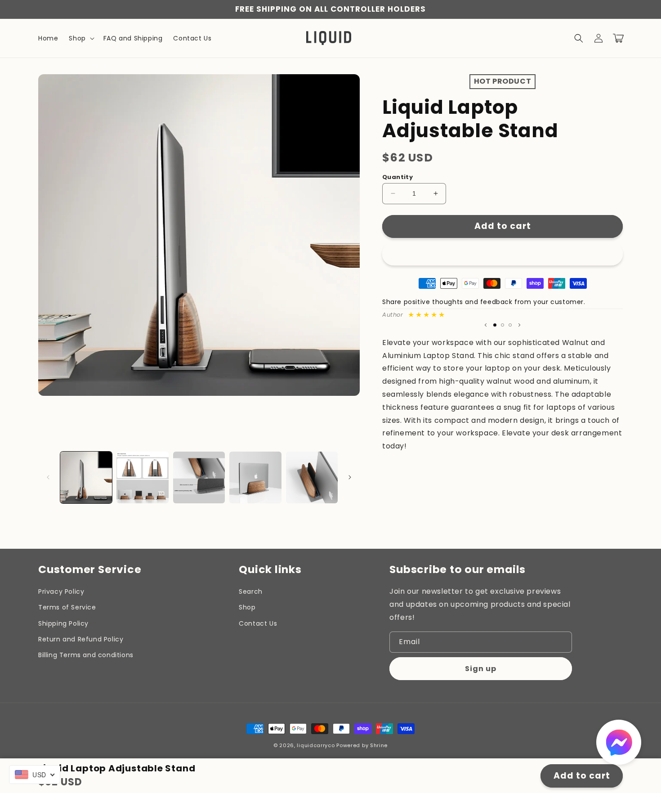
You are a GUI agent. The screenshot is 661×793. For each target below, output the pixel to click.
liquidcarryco (316, 745)
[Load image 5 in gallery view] (312, 477)
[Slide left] (48, 477)
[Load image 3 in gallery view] (199, 477)
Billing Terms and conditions (86, 654)
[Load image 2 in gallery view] (142, 477)
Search (251, 591)
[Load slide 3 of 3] (510, 325)
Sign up (480, 668)
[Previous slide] (485, 325)
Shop (247, 607)
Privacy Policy (61, 591)
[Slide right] (350, 477)
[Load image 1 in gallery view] (86, 477)
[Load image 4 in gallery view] (255, 477)
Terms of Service (67, 607)
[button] (80, 38)
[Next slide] (519, 325)
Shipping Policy (63, 623)
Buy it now (502, 253)
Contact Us (258, 623)
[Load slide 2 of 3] (502, 325)
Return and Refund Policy (80, 639)
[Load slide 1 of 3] (495, 325)
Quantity (397, 177)
